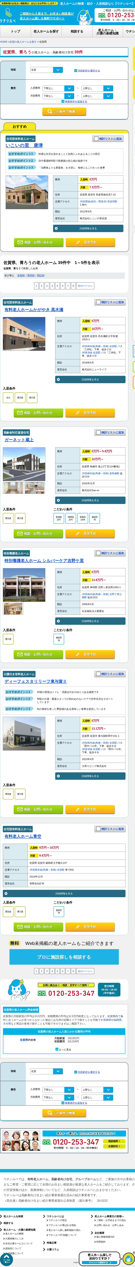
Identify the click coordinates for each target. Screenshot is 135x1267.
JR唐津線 (87, 352)
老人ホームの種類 (14, 1233)
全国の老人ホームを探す (23, 41)
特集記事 (52, 1242)
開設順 (40, 275)
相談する (8, 1223)
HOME (3, 41)
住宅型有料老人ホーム (21, 138)
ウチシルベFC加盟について (63, 1235)
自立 (8, 397)
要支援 (20, 397)
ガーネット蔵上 (19, 439)
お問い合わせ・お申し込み (110, 1225)
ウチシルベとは (55, 1216)
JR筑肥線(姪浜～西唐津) (93, 201)
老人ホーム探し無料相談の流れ (65, 1230)
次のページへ (85, 286)
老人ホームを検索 (13, 1216)
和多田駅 (112, 201)
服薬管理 (95, 518)
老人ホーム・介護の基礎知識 (20, 1229)
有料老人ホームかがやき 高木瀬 (34, 309)
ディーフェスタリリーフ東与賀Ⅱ (36, 681)
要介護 (32, 397)
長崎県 (107, 1019)
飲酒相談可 (59, 518)
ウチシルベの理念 (58, 1220)
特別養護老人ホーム (16, 553)
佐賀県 (24, 1039)
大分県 (7, 1023)
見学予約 (90, 242)
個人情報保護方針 (105, 1236)
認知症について (13, 1248)
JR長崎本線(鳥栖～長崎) (95, 346)
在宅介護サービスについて (19, 1243)
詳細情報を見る (88, 228)
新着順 (21, 275)
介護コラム (53, 1249)
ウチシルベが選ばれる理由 (62, 1225)
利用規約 (100, 1241)
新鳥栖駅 (114, 473)
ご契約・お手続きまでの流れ (111, 1220)
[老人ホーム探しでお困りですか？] (107, 1265)
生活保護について (14, 1253)
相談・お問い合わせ (38, 242)
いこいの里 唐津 (24, 145)
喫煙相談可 (71, 518)
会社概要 (99, 1232)
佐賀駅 (113, 346)
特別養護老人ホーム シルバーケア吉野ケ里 (44, 560)
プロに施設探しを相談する (64, 956)
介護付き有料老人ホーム (19, 674)
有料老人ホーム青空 (23, 836)
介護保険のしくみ (14, 1238)
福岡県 (118, 1019)
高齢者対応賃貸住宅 (16, 432)
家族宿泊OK (83, 518)
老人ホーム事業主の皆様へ (109, 1216)
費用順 (31, 275)
